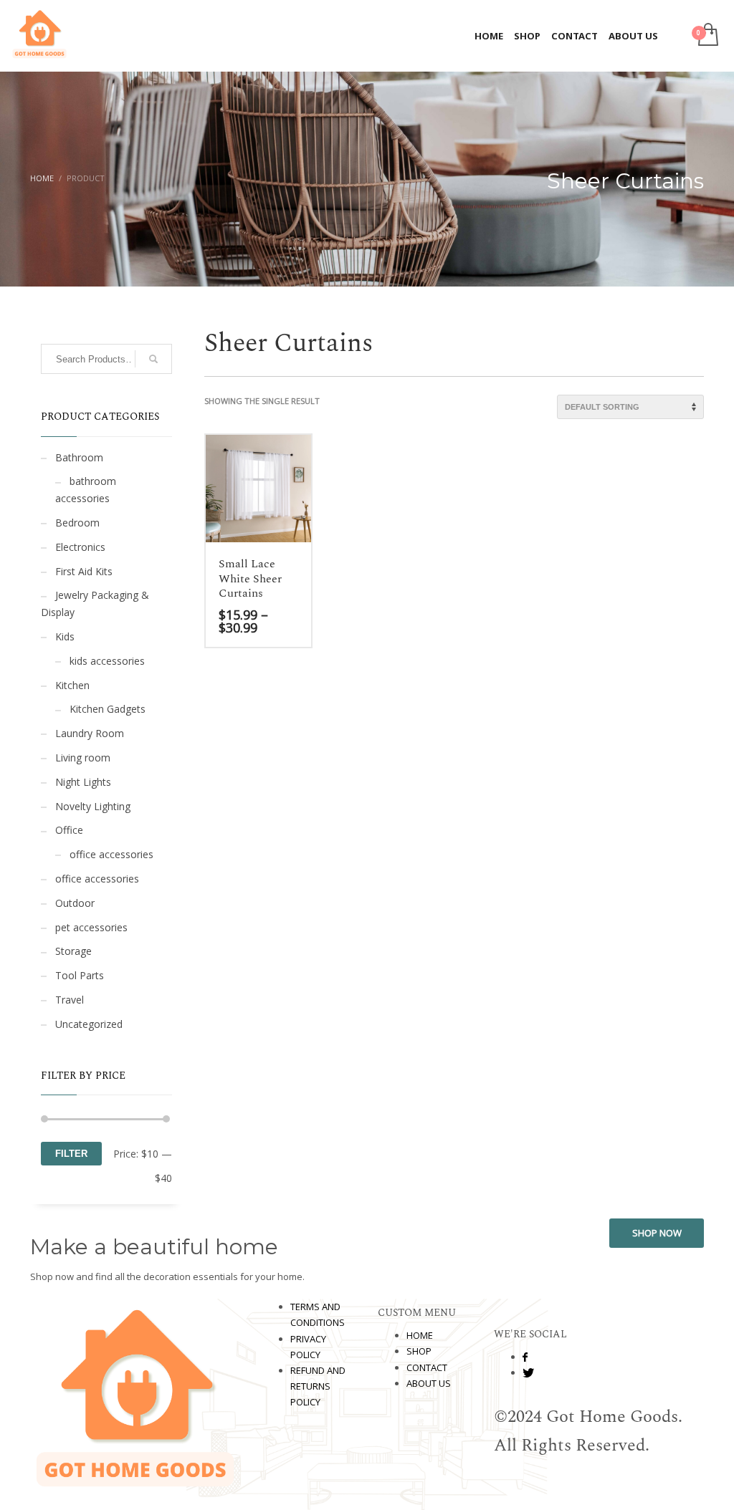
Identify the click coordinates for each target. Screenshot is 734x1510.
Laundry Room (89, 733)
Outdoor (75, 903)
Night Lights (83, 782)
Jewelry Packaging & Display (95, 603)
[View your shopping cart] (707, 35)
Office (69, 830)
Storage (73, 951)
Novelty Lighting (92, 806)
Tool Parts (79, 975)
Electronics (80, 547)
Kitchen (72, 685)
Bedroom (77, 522)
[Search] (153, 359)
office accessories (111, 854)
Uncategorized (89, 1024)
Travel (69, 999)
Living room (82, 757)
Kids (65, 636)
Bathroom (79, 457)
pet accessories (91, 927)
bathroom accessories (85, 489)
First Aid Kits (84, 571)
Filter (71, 1153)
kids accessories (107, 661)
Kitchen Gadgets (108, 709)
